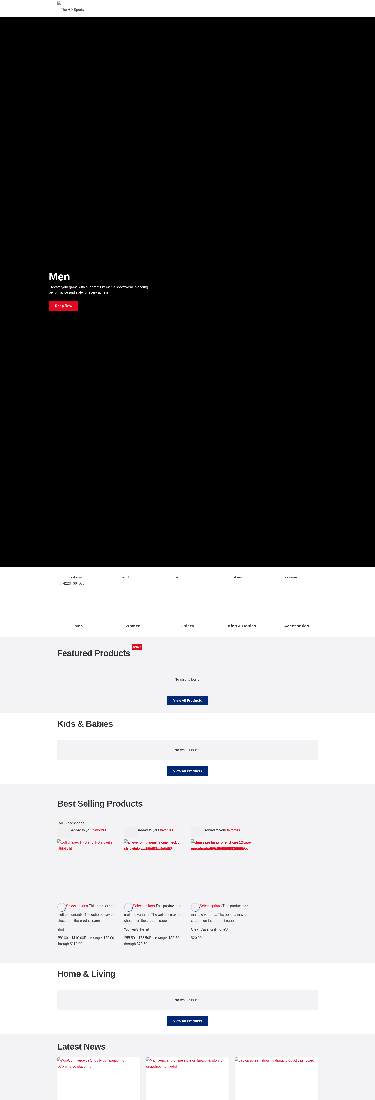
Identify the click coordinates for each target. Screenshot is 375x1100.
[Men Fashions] (78, 595)
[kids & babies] (242, 595)
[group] (187, 602)
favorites (99, 830)
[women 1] (133, 595)
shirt (60, 929)
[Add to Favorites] (64, 832)
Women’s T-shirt (136, 929)
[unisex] (187, 595)
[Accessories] (296, 595)
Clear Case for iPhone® (209, 929)
